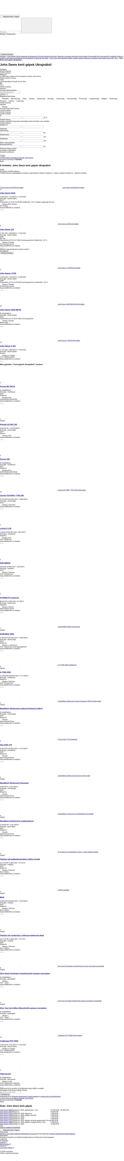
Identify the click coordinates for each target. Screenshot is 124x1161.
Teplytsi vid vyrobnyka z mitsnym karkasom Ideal (22, 935)
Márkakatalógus (69, 1134)
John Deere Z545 (6, 1112)
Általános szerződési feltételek (10, 1134)
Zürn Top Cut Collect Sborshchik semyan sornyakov (23, 1008)
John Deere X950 (6, 1110)
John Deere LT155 (8, 273)
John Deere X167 (6, 1120)
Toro (116, 58)
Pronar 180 (5, 459)
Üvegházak (37, 58)
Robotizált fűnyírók (50, 56)
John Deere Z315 (6, 1119)
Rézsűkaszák (32, 56)
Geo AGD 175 (6, 745)
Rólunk (2, 1127)
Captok (75, 58)
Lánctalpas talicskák (71, 56)
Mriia (2, 897)
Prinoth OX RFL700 (8, 424)
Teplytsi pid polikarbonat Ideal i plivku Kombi (20, 859)
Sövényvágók (83, 56)
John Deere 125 (7, 229)
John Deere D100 (7, 193)
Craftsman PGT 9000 (9, 1041)
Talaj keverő (5, 1074)
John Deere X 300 (8, 346)
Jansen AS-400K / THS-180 (12, 495)
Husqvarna (87, 58)
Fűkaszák (60, 56)
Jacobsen (94, 58)
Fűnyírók (40, 56)
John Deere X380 (6, 1122)
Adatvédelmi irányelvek (29, 1134)
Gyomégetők (92, 56)
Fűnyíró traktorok (21, 56)
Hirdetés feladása (7, 253)
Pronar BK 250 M (7, 386)
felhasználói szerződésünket (50, 1096)
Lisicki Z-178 (5, 528)
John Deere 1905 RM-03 (10, 310)
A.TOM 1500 (5, 672)
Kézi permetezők (103, 56)
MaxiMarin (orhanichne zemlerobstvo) (17, 821)
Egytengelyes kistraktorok (13, 58)
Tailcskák (45, 58)
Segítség (8, 1127)
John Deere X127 (6, 1117)
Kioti (99, 58)
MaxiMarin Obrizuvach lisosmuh (14, 783)
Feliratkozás (5, 1094)
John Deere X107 (6, 1113)
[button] (62, 44)
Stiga (109, 58)
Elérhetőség (16, 1127)
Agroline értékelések (57, 1134)
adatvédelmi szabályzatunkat (28, 1096)
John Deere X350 (6, 1115)
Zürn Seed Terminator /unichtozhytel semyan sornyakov (25, 973)
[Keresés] (36, 25)
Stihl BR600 (5, 563)
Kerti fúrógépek (28, 58)
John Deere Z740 (6, 1124)
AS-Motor (69, 58)
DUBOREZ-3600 (7, 634)
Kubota (104, 58)
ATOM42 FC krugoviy (9, 598)
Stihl (112, 58)
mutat (3, 156)
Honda (80, 58)
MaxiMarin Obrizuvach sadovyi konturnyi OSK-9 (21, 708)
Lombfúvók (113, 56)
